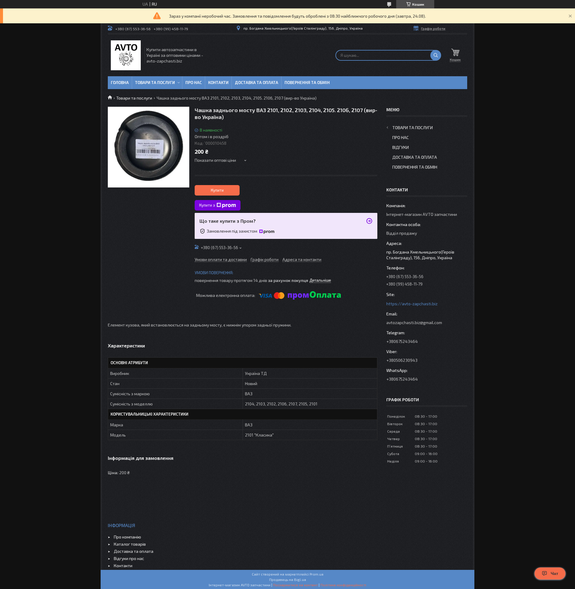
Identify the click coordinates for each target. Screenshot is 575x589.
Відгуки (400, 147)
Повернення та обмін (307, 82)
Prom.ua (316, 574)
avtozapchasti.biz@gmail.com (414, 322)
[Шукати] (435, 55)
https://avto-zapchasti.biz (412, 303)
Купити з (207, 205)
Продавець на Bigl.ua (287, 579)
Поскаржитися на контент (295, 585)
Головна (120, 82)
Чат (554, 573)
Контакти (218, 82)
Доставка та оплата (256, 82)
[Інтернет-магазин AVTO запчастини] (126, 55)
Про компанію (127, 536)
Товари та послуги (155, 82)
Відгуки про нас (129, 558)
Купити (217, 190)
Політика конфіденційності (343, 585)
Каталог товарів (130, 544)
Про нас (193, 82)
